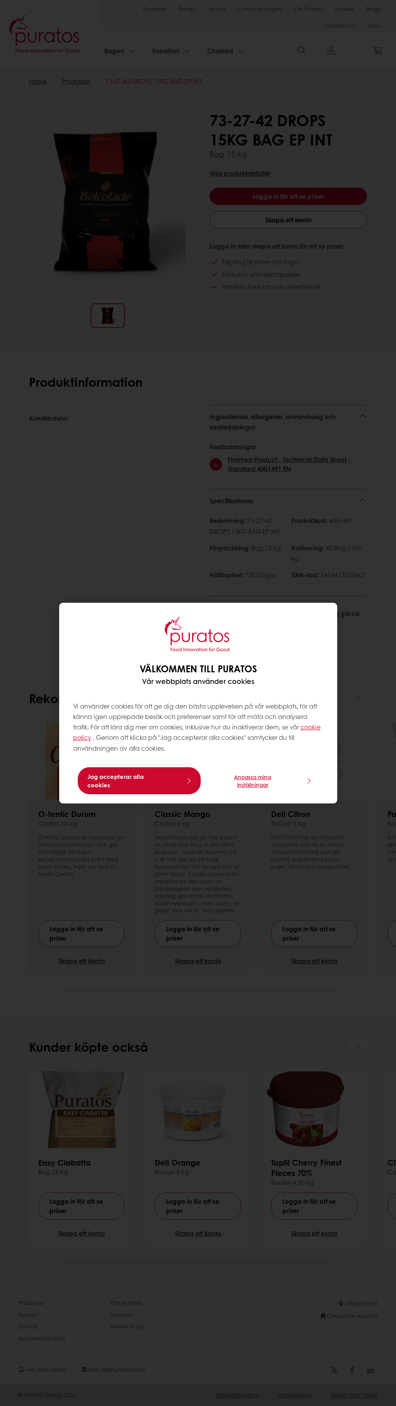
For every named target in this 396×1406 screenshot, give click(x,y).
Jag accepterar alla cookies (115, 780)
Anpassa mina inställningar (252, 780)
